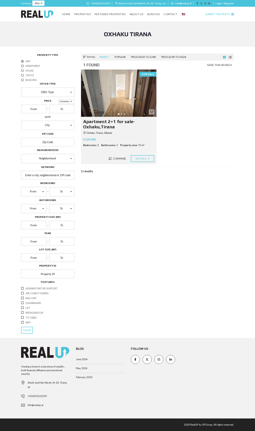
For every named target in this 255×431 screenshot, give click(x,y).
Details (141, 158)
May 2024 (81, 368)
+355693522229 (100, 3)
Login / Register (224, 3)
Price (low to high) (173, 56)
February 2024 (84, 377)
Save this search (219, 65)
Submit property (218, 14)
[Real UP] (37, 14)
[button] (38, 3)
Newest (104, 56)
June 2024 (82, 359)
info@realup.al (183, 3)
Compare (119, 158)
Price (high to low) (143, 56)
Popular (120, 56)
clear (27, 330)
